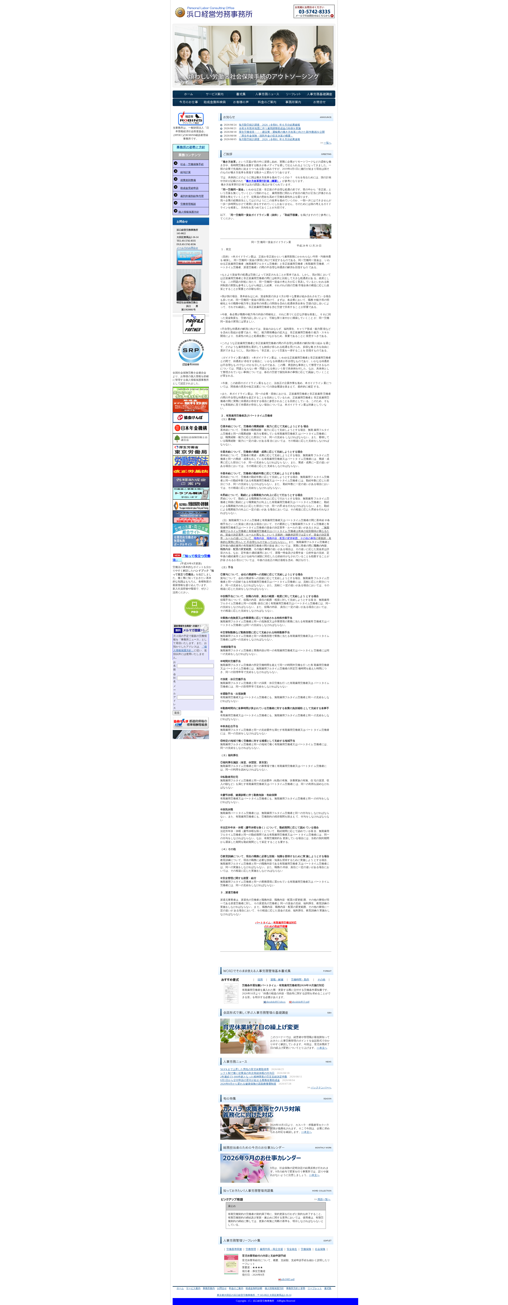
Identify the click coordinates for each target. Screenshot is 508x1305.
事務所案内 (209, 1288)
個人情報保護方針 (274, 1288)
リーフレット (315, 1288)
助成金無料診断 (254, 1288)
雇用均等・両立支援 (271, 1249)
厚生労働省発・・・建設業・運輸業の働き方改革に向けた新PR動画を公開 (282, 131)
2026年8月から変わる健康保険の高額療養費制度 (248, 1083)
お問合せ (222, 1288)
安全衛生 (292, 1249)
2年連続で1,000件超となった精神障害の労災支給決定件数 (253, 1076)
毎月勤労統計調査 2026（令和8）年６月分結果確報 (269, 124)
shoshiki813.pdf (300, 1001)
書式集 (327, 1288)
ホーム (180, 1288)
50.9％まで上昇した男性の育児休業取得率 (244, 1069)
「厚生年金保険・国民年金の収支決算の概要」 (266, 135)
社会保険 (320, 1249)
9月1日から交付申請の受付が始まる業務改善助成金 (250, 1080)
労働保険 (306, 1249)
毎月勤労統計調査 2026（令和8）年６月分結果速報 (269, 139)
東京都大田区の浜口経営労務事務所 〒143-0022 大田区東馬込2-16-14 (254, 1295)
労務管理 (251, 1249)
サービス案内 (193, 1288)
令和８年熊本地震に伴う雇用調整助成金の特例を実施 (270, 128)
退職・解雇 (276, 979)
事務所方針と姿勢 (295, 1288)
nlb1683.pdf (287, 1279)
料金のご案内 (236, 1288)
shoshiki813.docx (276, 1001)
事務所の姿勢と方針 (191, 147)
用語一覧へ (324, 1199)
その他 (321, 979)
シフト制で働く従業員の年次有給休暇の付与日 (247, 1073)
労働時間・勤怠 (300, 979)
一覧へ (327, 142)
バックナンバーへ (321, 1087)
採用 (260, 979)
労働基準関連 (234, 1249)
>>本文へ (322, 1047)
